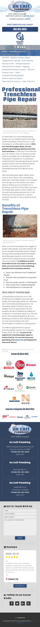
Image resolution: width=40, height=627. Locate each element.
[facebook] (12, 603)
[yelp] (28, 603)
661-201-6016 (14, 332)
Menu (21, 47)
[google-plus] (23, 603)
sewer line (19, 340)
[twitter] (17, 603)
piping (27, 323)
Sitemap (34, 621)
